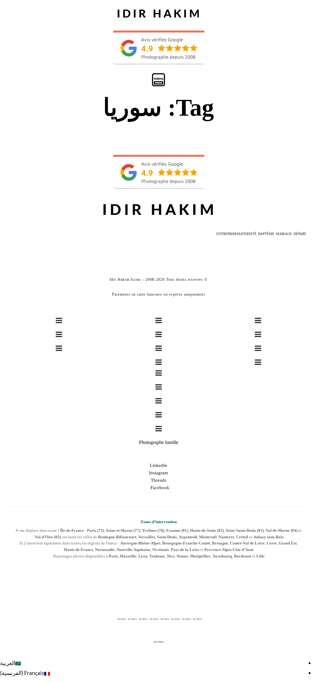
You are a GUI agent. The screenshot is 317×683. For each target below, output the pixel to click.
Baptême (266, 234)
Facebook (158, 487)
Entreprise (226, 234)
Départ (299, 234)
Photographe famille (158, 442)
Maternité (247, 234)
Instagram (158, 472)
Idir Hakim (158, 642)
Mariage (284, 234)
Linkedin (158, 465)
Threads (158, 480)
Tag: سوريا (158, 107)
